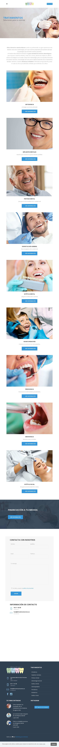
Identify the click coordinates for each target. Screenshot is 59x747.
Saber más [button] (42, 744)
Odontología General (36, 681)
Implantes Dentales (36, 675)
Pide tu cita (49, 3)
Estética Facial (34, 695)
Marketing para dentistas (22, 737)
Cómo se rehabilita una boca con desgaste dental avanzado (20, 723)
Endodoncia (34, 692)
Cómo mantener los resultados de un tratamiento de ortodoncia (20, 706)
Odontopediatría (35, 686)
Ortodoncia (34, 672)
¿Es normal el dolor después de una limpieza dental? (20, 714)
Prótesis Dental (35, 678)
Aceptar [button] (54, 744)
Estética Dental (35, 683)
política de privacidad (28, 588)
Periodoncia (34, 689)
